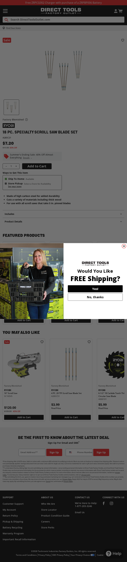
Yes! (95, 289)
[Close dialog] (124, 246)
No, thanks (95, 297)
